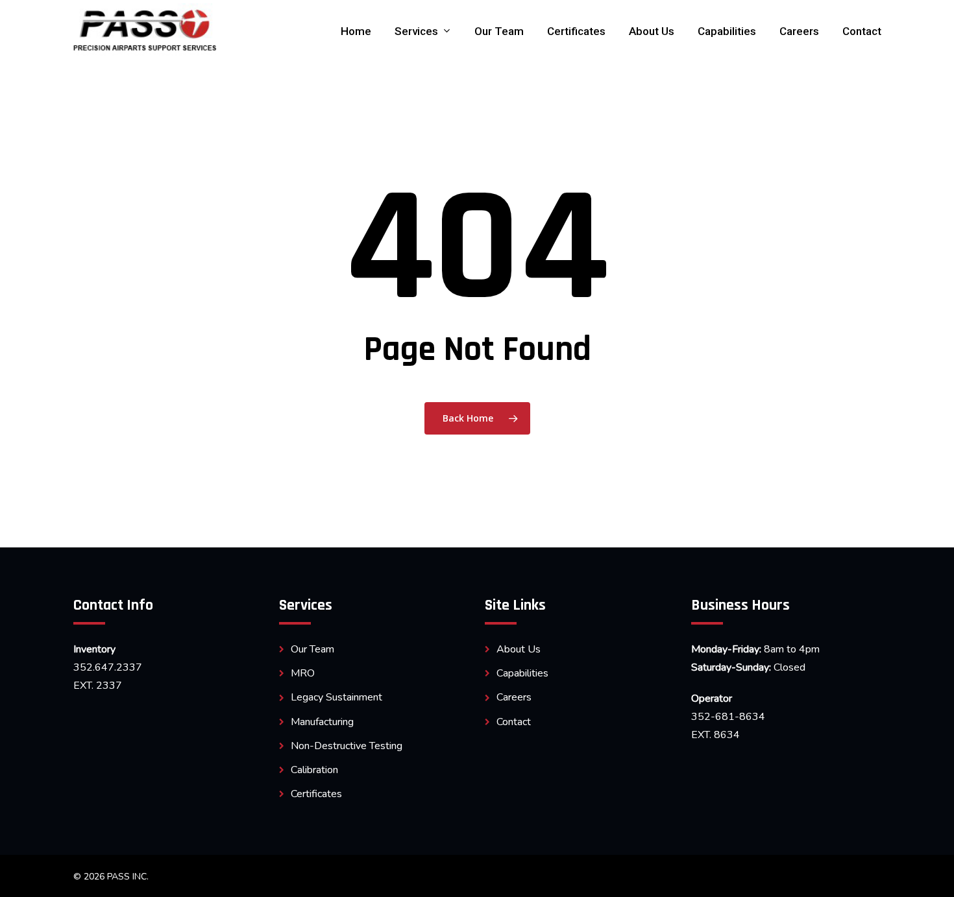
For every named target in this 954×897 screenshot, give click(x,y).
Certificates (316, 794)
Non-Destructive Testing (346, 746)
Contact (513, 722)
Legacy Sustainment (336, 697)
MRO (303, 673)
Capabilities (522, 673)
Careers (514, 697)
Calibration (314, 770)
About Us (518, 649)
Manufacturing (322, 722)
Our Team (312, 649)
